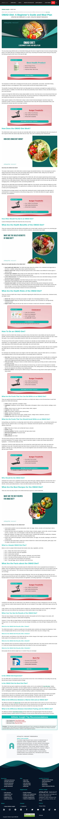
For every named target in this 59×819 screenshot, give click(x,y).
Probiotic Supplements (28, 797)
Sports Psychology (29, 2)
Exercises (13, 2)
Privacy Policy (42, 806)
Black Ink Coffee (18, 723)
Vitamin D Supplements (29, 798)
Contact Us (23, 806)
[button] (17, 2)
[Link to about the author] (33, 736)
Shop (53, 2)
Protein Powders (27, 792)
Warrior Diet (17, 702)
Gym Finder (48, 2)
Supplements (38, 2)
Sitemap (41, 815)
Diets (20, 2)
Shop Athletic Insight (19, 720)
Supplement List (8, 794)
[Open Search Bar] (56, 2)
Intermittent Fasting (18, 711)
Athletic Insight (5, 9)
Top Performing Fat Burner (20, 721)
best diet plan (46, 686)
